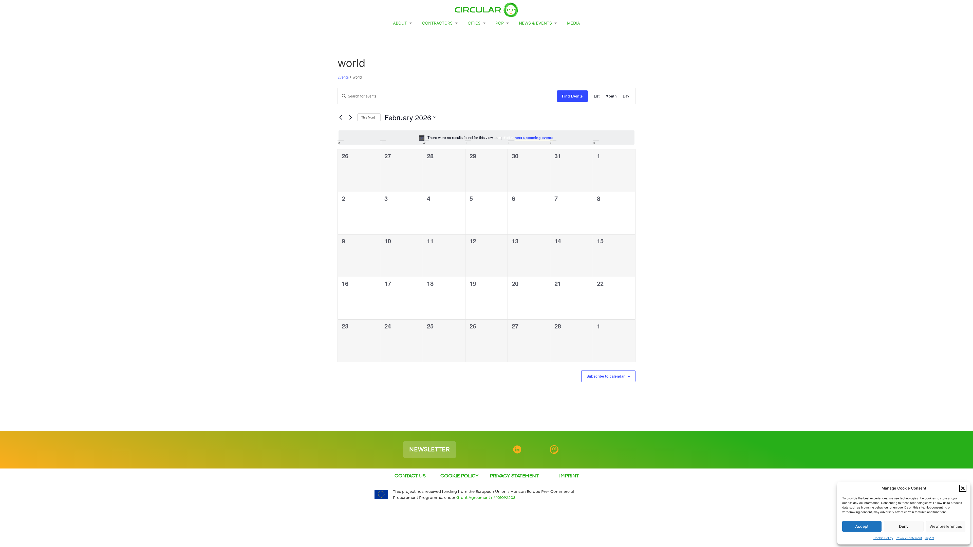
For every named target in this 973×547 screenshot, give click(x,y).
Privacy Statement (909, 538)
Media (573, 23)
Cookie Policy (883, 538)
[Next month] (350, 117)
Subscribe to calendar (606, 376)
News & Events (535, 23)
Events (343, 77)
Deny (904, 526)
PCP (500, 23)
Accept (862, 526)
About (400, 23)
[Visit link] (412, 449)
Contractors (437, 23)
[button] (962, 488)
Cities (474, 23)
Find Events (572, 96)
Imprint (929, 538)
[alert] (486, 137)
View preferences (945, 526)
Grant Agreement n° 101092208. (486, 498)
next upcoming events (534, 137)
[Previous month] (341, 117)
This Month (369, 117)
